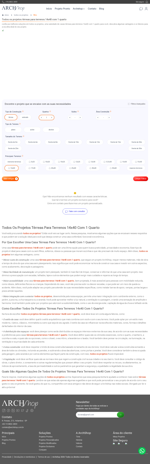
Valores (79, 443)
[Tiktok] (27, 410)
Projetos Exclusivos (47, 446)
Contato (92, 8)
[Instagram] (4, 410)
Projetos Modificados (47, 443)
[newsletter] (120, 415)
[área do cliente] (146, 9)
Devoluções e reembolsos (24, 457)
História (79, 440)
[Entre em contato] (141, 9)
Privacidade (6, 457)
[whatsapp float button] (142, 451)
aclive (32, 130)
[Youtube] (18, 410)
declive (51, 130)
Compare (43, 450)
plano (13, 130)
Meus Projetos (119, 437)
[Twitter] (22, 410)
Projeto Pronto (62, 8)
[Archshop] (13, 8)
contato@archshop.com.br (13, 427)
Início (49, 8)
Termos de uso (44, 457)
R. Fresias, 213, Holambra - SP (14, 421)
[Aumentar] (52, 117)
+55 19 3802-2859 (9, 424)
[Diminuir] (41, 117)
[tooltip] (23, 111)
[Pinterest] (32, 410)
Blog (101, 8)
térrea (11, 117)
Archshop (78, 8)
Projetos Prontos (8, 440)
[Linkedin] (13, 410)
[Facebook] (8, 410)
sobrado (25, 117)
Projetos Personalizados (49, 440)
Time (78, 437)
